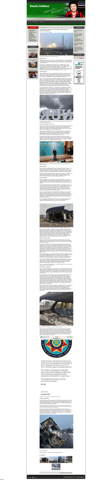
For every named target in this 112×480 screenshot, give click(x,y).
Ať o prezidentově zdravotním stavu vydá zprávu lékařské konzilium (78, 39)
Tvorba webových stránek (68, 477)
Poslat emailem (62, 472)
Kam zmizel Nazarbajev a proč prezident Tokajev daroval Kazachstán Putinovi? (78, 35)
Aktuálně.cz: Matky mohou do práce (33, 60)
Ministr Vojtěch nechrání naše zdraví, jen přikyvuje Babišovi (78, 44)
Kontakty (42, 21)
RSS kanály (35, 477)
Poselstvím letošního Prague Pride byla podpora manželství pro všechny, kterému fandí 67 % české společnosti (78, 49)
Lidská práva (43, 19)
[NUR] (56, 469)
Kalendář (79, 54)
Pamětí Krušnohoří (38, 19)
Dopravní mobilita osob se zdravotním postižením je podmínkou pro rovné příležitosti (33, 51)
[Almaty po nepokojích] (44, 462)
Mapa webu (30, 477)
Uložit (71, 472)
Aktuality (79, 27)
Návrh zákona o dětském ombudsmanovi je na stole (33, 70)
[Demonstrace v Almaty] (53, 462)
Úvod (29, 21)
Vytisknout (67, 472)
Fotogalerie (35, 21)
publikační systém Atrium (80, 477)
